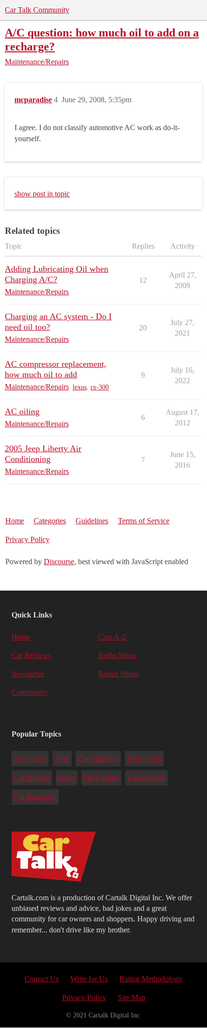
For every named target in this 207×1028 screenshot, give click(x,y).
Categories (50, 521)
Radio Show (117, 655)
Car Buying (32, 778)
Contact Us (42, 979)
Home (14, 521)
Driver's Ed (144, 758)
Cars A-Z (112, 637)
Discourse (59, 561)
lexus (80, 387)
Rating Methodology (150, 979)
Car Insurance (35, 797)
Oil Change (101, 778)
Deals (66, 778)
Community (30, 692)
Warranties (30, 758)
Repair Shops (118, 674)
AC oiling (22, 411)
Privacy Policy (27, 539)
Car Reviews (31, 655)
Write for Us (89, 979)
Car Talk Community (37, 10)
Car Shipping (98, 758)
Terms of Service (143, 521)
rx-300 (100, 387)
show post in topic (42, 194)
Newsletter (28, 674)
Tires (61, 758)
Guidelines (92, 521)
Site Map (131, 997)
